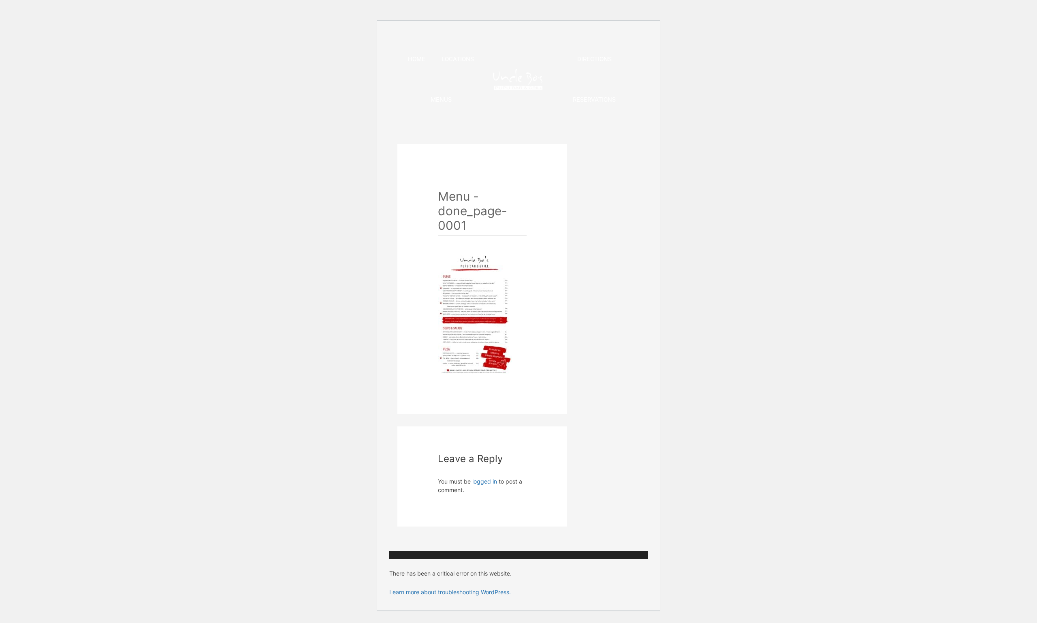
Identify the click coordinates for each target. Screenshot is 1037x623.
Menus (441, 99)
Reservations (594, 99)
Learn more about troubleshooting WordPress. (450, 592)
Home (416, 59)
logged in (484, 481)
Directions (594, 59)
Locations (458, 59)
